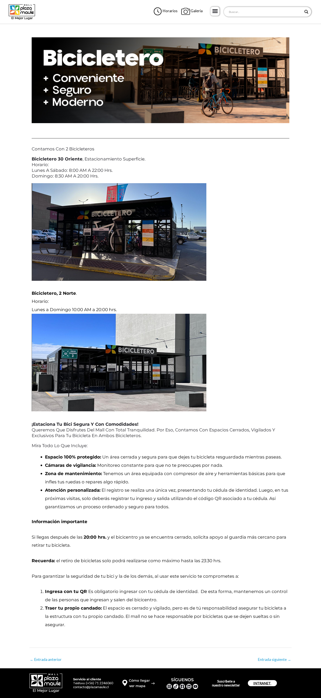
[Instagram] (169, 686)
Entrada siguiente (274, 659)
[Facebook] (182, 686)
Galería (196, 11)
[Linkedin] (189, 686)
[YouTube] (195, 686)
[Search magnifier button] (306, 12)
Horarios (170, 11)
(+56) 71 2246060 (99, 683)
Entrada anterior (46, 659)
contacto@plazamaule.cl (91, 687)
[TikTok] (175, 686)
